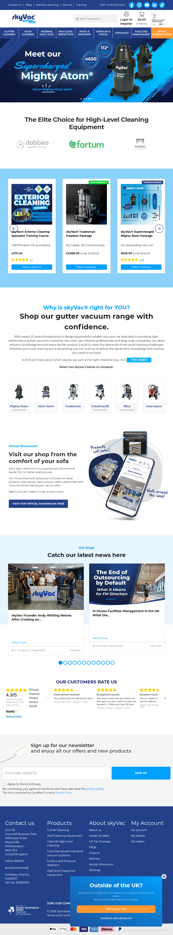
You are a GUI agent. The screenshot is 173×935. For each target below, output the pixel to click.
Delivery (94, 870)
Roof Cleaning (28, 33)
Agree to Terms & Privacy (24, 784)
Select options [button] (32, 267)
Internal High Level (47, 33)
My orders (137, 853)
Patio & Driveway (84, 33)
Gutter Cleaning (9, 33)
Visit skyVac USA (116, 909)
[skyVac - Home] (24, 18)
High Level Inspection (65, 33)
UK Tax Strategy (100, 853)
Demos (67, 4)
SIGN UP (141, 773)
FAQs (92, 859)
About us (95, 842)
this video (139, 360)
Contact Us (15, 4)
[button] (81, 98)
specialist (122, 33)
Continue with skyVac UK (116, 917)
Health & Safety (99, 847)
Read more (19, 642)
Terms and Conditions (62, 927)
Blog (29, 4)
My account (139, 842)
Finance (94, 865)
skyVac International (162, 33)
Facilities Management (141, 33)
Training (81, 4)
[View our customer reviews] (158, 19)
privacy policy (95, 788)
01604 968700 (14, 873)
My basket (138, 847)
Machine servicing (47, 4)
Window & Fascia (103, 33)
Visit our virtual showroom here (38, 503)
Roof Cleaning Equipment (65, 847)
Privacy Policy (64, 792)
